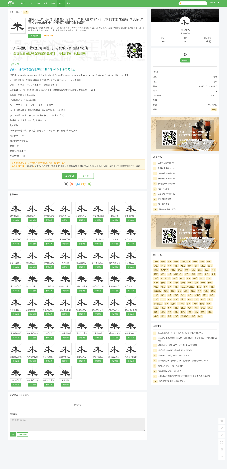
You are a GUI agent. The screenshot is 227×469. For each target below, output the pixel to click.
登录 (13, 434)
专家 (46, 3)
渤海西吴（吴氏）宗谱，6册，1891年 (173, 355)
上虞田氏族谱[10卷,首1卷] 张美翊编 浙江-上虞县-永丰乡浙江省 (184, 376)
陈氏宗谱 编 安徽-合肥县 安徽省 (172, 381)
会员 (213, 2)
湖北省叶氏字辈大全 (166, 183)
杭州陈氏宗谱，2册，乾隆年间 (170, 366)
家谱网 (30, 166)
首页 (23, 3)
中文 (215, 100)
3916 (162, 41)
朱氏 (25, 12)
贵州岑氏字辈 (163, 189)
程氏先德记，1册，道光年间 (169, 371)
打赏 (86, 176)
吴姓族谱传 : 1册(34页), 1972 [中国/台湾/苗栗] (177, 345)
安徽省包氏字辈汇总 (166, 178)
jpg (215, 82)
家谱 (61, 3)
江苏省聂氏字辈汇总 (166, 194)
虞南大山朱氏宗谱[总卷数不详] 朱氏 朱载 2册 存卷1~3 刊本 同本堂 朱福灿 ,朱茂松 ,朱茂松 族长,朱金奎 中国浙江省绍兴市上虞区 (87, 166)
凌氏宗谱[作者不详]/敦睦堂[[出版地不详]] (175, 350)
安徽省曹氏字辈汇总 (166, 173)
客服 (68, 3)
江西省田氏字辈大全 (166, 168)
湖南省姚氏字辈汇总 (167, 209)
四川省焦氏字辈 (164, 199)
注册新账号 (23, 434)
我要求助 (49, 36)
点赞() (70, 176)
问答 (30, 3)
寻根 (53, 3)
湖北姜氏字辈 (163, 204)
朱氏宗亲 (185, 30)
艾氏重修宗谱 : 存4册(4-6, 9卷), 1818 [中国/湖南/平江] (180, 333)
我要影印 (35, 36)
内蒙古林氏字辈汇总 (166, 163)
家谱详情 (16, 220)
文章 (38, 3)
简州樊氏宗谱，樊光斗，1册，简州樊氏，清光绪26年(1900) (183, 360)
